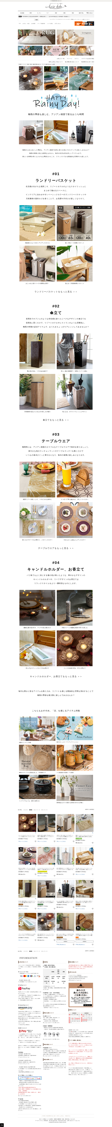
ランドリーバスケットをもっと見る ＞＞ (56, 291)
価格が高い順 (44, 809)
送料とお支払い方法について (56, 61)
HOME (20, 64)
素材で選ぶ (81, 13)
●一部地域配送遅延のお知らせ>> (56, 0)
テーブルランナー (59, 19)
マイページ (69, 58)
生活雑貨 (22, 13)
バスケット (79, 19)
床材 (56, 13)
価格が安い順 (37, 809)
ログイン (77, 58)
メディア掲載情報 (41, 23)
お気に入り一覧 (60, 58)
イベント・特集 (25, 64)
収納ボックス (73, 19)
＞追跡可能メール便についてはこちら (51, 1007)
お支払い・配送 (26, 23)
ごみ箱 (83, 19)
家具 (73, 13)
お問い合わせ (58, 23)
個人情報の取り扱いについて (72, 61)
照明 (31, 13)
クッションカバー (67, 19)
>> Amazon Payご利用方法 (23, 1024)
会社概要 (33, 23)
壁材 (64, 13)
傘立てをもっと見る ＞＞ (56, 420)
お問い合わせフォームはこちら (75, 980)
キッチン (39, 13)
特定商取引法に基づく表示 (87, 61)
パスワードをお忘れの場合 (87, 58)
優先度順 (26, 809)
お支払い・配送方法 (65, 1115)
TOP (20, 23)
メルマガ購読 (50, 23)
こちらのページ (50, 1022)
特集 (31, 64)
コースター (87, 19)
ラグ (48, 13)
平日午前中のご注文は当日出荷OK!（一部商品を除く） (34, 16)
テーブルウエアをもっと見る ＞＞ (56, 548)
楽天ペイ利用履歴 (31, 1047)
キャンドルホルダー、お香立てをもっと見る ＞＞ (56, 676)
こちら (23, 1095)
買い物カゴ (90, 13)
